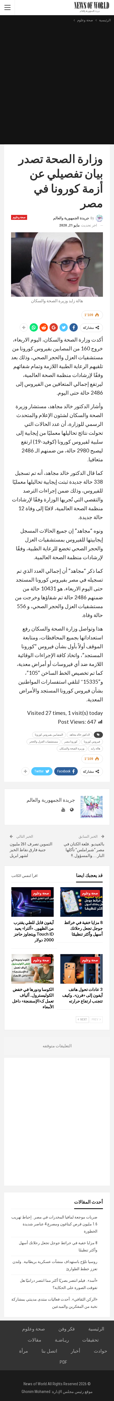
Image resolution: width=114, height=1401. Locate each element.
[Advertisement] (57, 83)
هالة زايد (95, 748)
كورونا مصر (70, 741)
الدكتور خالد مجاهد (79, 734)
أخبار (75, 1351)
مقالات (34, 1340)
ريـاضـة (62, 1340)
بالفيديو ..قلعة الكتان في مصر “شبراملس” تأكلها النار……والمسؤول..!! (84, 850)
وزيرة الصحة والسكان (71, 748)
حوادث (100, 1351)
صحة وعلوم (19, 217)
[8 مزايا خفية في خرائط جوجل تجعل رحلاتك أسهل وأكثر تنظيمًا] (81, 902)
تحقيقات (90, 1340)
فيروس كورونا (92, 741)
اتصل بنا (49, 1351)
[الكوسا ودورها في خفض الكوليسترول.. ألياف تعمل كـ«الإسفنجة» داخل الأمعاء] (32, 969)
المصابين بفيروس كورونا (49, 734)
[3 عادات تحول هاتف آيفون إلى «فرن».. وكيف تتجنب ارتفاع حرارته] (81, 969)
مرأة (23, 1351)
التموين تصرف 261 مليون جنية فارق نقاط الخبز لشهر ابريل (31, 850)
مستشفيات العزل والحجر (43, 741)
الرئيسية (96, 1329)
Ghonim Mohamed (36, 1391)
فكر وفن (66, 1329)
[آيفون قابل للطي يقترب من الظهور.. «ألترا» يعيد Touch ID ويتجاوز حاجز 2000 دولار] (32, 902)
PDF (63, 1362)
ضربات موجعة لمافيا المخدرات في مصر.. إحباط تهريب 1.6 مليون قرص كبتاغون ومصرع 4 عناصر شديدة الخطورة (54, 1224)
